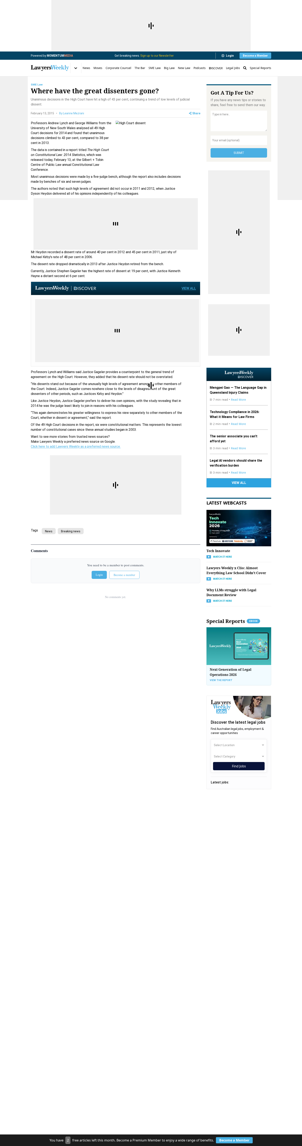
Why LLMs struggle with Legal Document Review (231, 592)
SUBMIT (239, 153)
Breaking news (70, 531)
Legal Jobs (233, 68)
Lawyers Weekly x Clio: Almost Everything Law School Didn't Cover (236, 570)
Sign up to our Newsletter (157, 55)
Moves (97, 68)
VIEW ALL (189, 288)
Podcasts (200, 68)
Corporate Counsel (118, 68)
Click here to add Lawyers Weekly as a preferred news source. (76, 446)
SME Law (155, 68)
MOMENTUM (60, 55)
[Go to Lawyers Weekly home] (50, 68)
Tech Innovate (218, 551)
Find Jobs (239, 766)
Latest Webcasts (226, 502)
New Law (184, 68)
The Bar (140, 68)
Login (230, 55)
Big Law (169, 68)
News (86, 68)
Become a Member (255, 55)
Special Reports (260, 68)
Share (196, 113)
